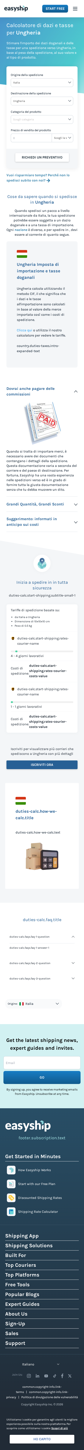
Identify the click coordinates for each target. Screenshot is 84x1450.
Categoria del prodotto (26, 112)
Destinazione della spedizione (31, 93)
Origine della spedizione (27, 75)
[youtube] (46, 1376)
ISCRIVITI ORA (42, 765)
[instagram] (29, 1376)
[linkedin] (37, 1376)
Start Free (55, 9)
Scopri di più (59, 1428)
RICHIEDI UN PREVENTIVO (42, 157)
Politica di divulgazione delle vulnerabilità (49, 1397)
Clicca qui (24, 330)
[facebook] (62, 1376)
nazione (21, 230)
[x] (70, 1376)
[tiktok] (55, 1376)
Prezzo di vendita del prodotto (31, 130)
